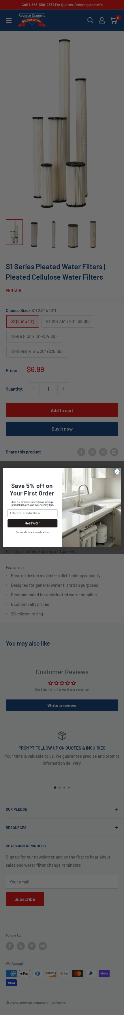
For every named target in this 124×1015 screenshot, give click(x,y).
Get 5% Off (32, 523)
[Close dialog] (117, 471)
